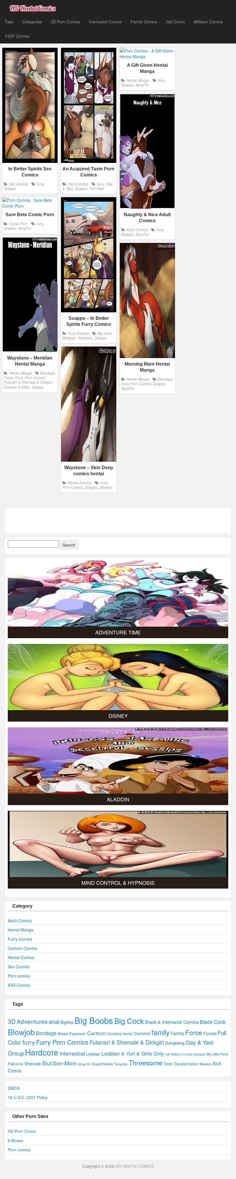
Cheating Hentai (120, 1033)
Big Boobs (94, 1020)
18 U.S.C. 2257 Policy (27, 1097)
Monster (199, 1054)
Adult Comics (137, 229)
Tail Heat (97, 188)
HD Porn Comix (22, 1131)
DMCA (14, 1088)
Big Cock (104, 333)
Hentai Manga (137, 80)
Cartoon (96, 1033)
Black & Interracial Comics (172, 1022)
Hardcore (84, 338)
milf (167, 1054)
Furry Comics (78, 333)
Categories (32, 21)
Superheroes (102, 1063)
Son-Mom (65, 1063)
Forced (209, 1033)
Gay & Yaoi (199, 1042)
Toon (168, 1063)
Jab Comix (175, 21)
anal (54, 1021)
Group (16, 1053)
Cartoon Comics (22, 948)
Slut (47, 1063)
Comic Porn (18, 223)
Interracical (72, 1053)
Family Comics (143, 21)
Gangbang (174, 1043)
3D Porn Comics (65, 21)
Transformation (186, 1063)
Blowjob (68, 338)
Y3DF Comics (17, 36)
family (160, 1032)
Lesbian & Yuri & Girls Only (133, 1053)
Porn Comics (78, 183)
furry (40, 183)
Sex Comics (18, 183)
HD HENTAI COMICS (134, 1166)
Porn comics (19, 976)
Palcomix (15, 1063)
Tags (9, 21)
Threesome (145, 1062)
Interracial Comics (105, 21)
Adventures (32, 1021)
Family (177, 1033)
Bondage (47, 373)
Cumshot (142, 1033)
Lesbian (93, 1054)
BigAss (66, 1022)
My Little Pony (217, 1053)
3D (12, 1021)
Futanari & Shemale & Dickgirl (28, 382)
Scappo (10, 188)
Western (205, 1064)
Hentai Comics (79, 482)
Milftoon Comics (208, 21)
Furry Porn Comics (30, 377)
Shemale (32, 1063)
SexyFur (142, 85)
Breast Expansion (72, 1033)
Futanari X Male (16, 387)
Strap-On (84, 1064)
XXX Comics (19, 985)
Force (8, 377)
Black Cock (213, 1021)
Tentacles (120, 1064)
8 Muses (15, 1140)
